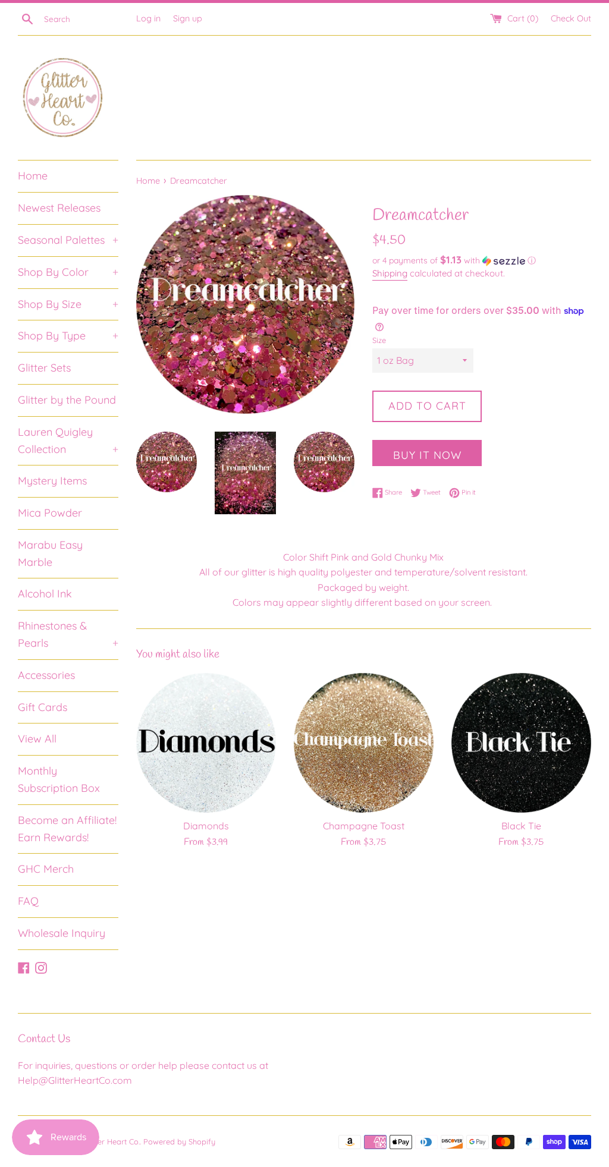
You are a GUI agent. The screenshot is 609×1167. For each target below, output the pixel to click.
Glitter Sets (44, 368)
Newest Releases (59, 208)
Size (379, 340)
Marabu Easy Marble (50, 553)
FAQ (28, 901)
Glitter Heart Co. (112, 1141)
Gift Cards (42, 707)
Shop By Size (68, 304)
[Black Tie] (521, 743)
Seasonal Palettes (68, 240)
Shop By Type (68, 335)
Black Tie (521, 826)
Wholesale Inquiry (61, 933)
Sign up (187, 18)
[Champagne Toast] (364, 743)
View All (37, 739)
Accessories (46, 675)
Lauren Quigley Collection (68, 440)
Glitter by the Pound (67, 400)
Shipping (389, 273)
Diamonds (206, 826)
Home (33, 176)
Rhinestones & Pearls (68, 634)
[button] (481, 260)
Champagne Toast (363, 826)
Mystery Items (52, 480)
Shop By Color (68, 272)
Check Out (571, 18)
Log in (148, 18)
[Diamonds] (206, 743)
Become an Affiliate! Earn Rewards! (67, 828)
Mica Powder (50, 513)
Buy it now (427, 455)
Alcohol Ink (45, 593)
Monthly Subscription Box (59, 779)
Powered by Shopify (179, 1141)
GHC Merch (46, 869)
